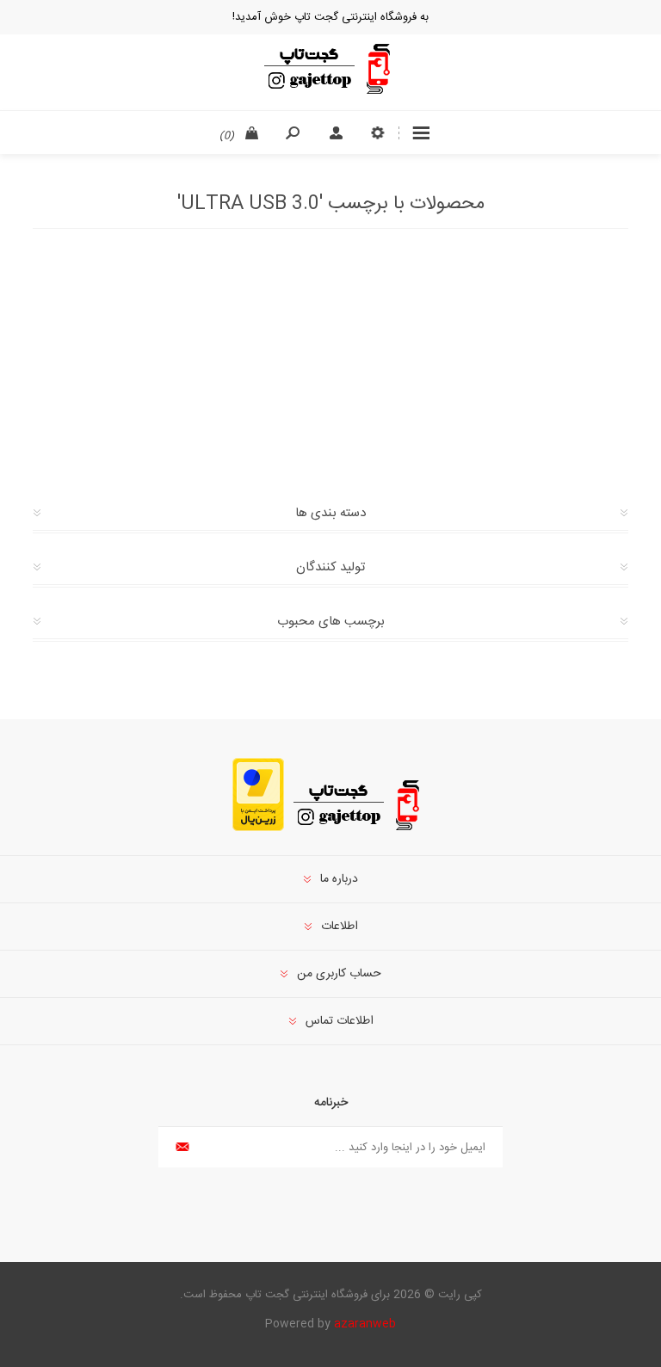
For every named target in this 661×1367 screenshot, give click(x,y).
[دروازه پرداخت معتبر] (258, 828)
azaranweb (365, 1324)
